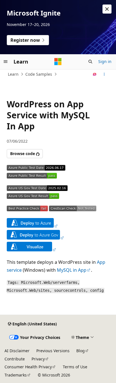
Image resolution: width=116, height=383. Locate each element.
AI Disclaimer (17, 350)
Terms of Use (75, 366)
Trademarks (16, 375)
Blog (80, 350)
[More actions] (104, 74)
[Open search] (90, 61)
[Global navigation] (5, 61)
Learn (13, 74)
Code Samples (38, 74)
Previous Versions (53, 350)
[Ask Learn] (94, 74)
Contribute (15, 359)
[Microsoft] (58, 61)
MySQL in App (71, 270)
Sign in (104, 61)
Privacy (38, 359)
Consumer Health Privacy (28, 366)
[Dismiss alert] (106, 9)
